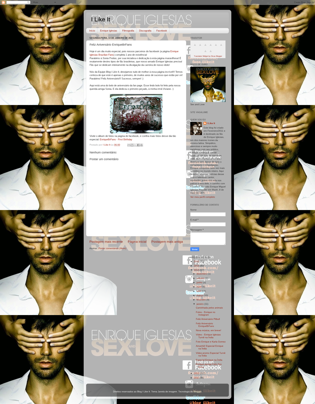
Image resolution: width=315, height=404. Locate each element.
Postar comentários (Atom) (112, 248)
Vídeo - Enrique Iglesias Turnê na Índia (208, 336)
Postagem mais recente (106, 241)
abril (199, 291)
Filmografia (128, 30)
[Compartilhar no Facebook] (138, 145)
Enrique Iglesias (108, 30)
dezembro (202, 274)
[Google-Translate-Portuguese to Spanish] (210, 53)
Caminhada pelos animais (209, 308)
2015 (197, 261)
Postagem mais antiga (167, 241)
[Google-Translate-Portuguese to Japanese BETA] (216, 46)
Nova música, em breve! (208, 330)
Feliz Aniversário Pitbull (208, 319)
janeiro (200, 304)
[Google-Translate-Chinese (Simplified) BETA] (195, 46)
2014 (197, 266)
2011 (197, 378)
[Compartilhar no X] (135, 145)
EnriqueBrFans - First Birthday (116, 139)
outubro (201, 278)
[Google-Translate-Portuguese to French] (200, 46)
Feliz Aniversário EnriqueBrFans (205, 324)
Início (92, 30)
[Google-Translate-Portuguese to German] (205, 46)
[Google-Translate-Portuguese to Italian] (210, 46)
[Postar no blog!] (132, 145)
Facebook (161, 30)
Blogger (197, 391)
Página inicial (137, 241)
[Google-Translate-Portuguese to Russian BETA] (205, 53)
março (200, 295)
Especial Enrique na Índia (209, 360)
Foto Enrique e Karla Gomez (211, 341)
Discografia (145, 30)
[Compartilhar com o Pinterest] (141, 145)
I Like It (100, 19)
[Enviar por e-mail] (129, 145)
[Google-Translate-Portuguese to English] (221, 46)
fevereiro (201, 299)
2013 (197, 270)
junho (200, 282)
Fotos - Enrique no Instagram (205, 313)
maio (199, 287)
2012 (197, 373)
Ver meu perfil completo (202, 197)
